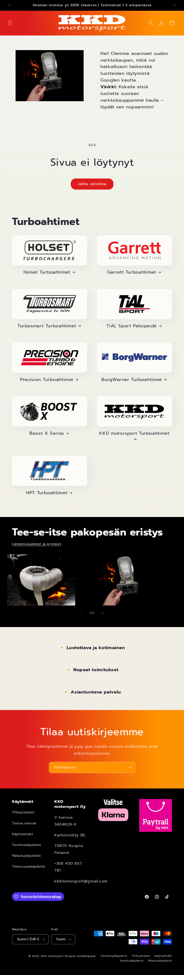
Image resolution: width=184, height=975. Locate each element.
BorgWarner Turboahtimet (131, 379)
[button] (10, 23)
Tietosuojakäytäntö (28, 866)
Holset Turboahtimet (46, 272)
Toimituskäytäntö (26, 844)
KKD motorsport (52, 956)
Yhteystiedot (23, 812)
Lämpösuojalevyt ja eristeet (36, 543)
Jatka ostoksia (92, 184)
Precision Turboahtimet (46, 379)
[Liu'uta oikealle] (102, 613)
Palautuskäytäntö (26, 855)
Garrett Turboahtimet (131, 272)
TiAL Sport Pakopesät (131, 326)
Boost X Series (46, 433)
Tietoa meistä (24, 823)
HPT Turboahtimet (46, 493)
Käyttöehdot (22, 834)
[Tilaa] (129, 767)
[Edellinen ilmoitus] (9, 5)
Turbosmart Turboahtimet (46, 326)
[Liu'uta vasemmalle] (81, 613)
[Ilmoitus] (174, 5)
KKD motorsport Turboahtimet (134, 433)
